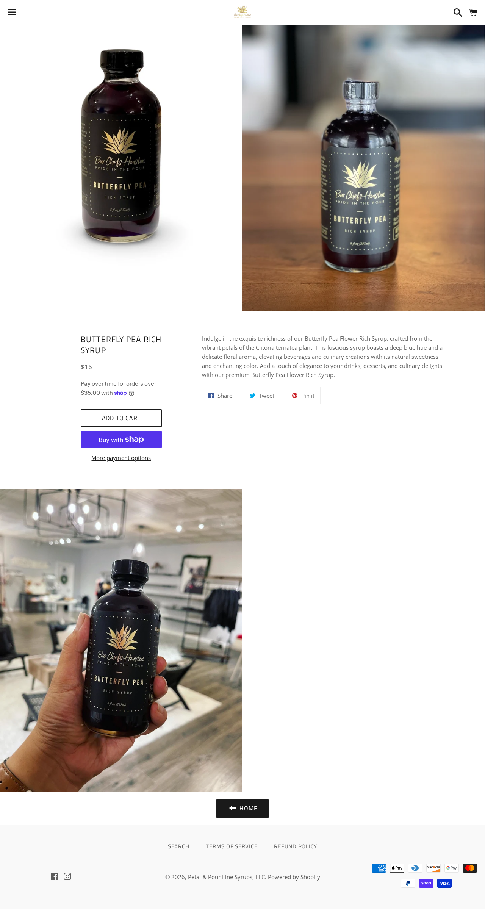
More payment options (121, 458)
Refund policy (295, 846)
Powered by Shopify (294, 877)
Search (178, 846)
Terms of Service (231, 846)
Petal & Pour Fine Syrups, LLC (226, 877)
